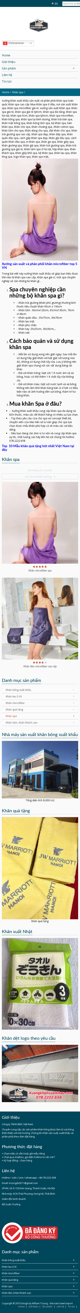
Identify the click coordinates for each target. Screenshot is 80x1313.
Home (21, 1306)
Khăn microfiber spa (40, 570)
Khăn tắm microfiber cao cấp (40, 666)
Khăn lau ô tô (14, 696)
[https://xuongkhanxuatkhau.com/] (40, 769)
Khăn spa (17, 92)
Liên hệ (60, 1306)
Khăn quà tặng (14, 709)
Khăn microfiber (15, 703)
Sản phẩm (47, 1306)
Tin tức (71, 1306)
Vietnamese (15, 43)
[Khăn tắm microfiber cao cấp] (40, 618)
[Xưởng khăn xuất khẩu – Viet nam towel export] (40, 25)
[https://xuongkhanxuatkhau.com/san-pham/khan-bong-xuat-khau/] (40, 983)
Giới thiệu (33, 1306)
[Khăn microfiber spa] (40, 522)
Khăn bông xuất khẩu (18, 690)
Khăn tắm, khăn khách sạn (21, 722)
